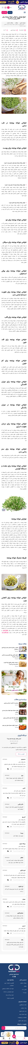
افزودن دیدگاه (21, 754)
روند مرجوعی (24, 1008)
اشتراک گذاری (13, 30)
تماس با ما (24, 989)
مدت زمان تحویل (23, 1011)
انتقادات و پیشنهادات (22, 1017)
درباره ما (25, 992)
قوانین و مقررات (10, 998)
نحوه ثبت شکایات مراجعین (8, 988)
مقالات (16, 23)
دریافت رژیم (4, 12)
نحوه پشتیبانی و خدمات (8, 992)
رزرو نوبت (10, 12)
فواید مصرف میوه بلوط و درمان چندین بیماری (10, 711)
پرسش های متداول (22, 1020)
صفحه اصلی (22, 23)
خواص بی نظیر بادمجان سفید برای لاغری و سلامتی (10, 648)
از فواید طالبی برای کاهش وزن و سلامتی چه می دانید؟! (10, 656)
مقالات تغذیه (10, 23)
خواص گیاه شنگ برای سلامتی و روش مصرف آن (10, 718)
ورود (10, 7)
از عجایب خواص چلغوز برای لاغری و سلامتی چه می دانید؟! (11, 663)
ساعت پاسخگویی (23, 1005)
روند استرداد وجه (23, 1014)
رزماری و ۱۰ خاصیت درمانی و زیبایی (11, 703)
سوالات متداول (23, 983)
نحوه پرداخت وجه (10, 995)
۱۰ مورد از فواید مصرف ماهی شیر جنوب (10, 725)
